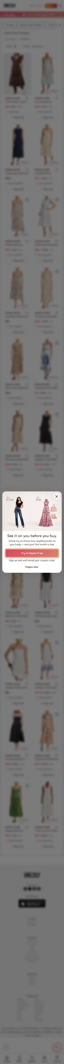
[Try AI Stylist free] (32, 511)
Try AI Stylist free (32, 553)
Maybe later (32, 566)
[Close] (56, 496)
